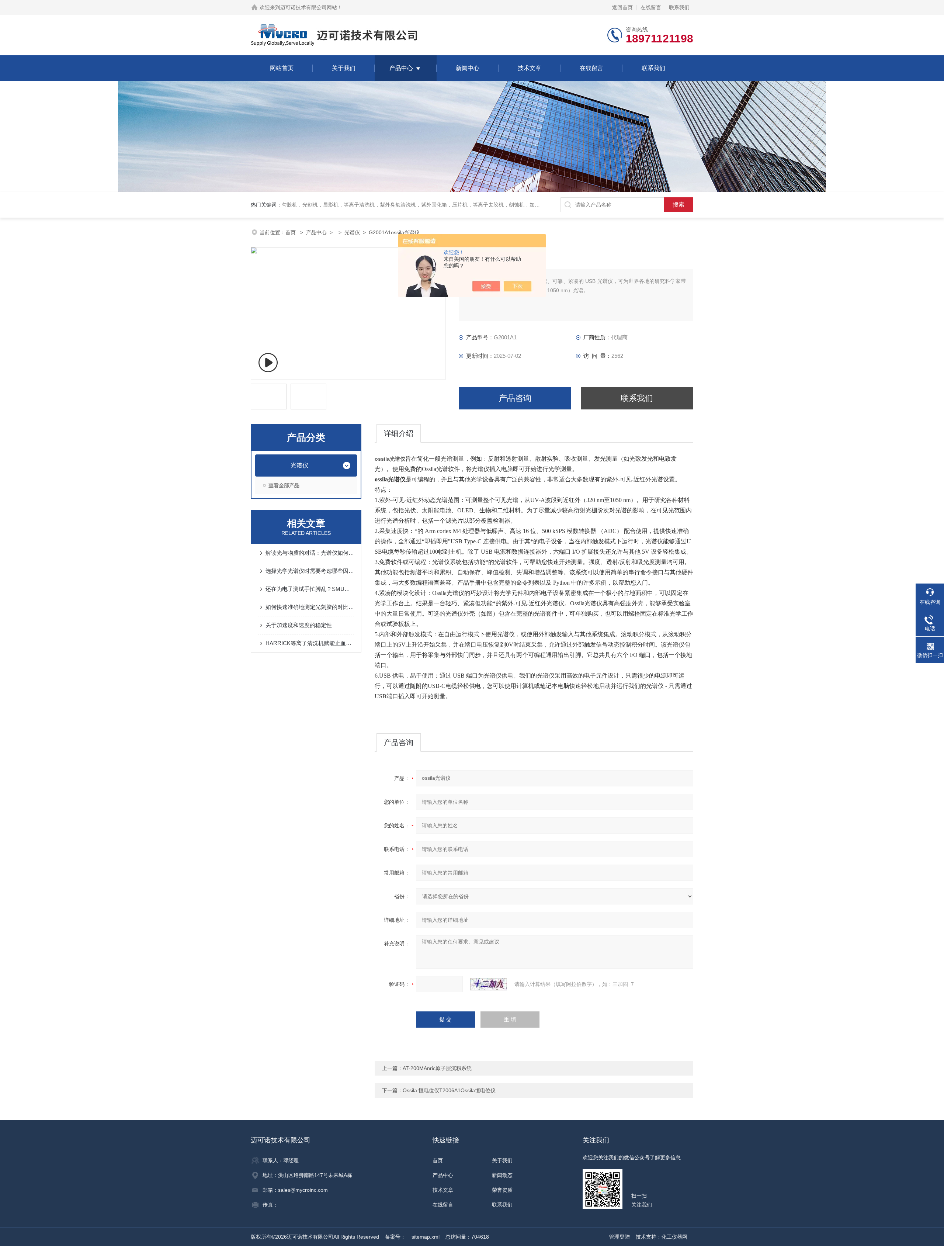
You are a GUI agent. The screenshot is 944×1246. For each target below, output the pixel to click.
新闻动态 (502, 1175)
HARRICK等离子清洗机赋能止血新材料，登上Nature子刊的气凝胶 (310, 643)
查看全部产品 (283, 485)
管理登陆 (619, 1237)
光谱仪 (352, 232)
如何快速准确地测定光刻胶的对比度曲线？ (310, 607)
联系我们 (679, 7)
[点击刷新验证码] (488, 984)
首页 (291, 232)
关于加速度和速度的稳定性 (299, 625)
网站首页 (282, 68)
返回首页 (622, 7)
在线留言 (651, 7)
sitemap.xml (426, 1237)
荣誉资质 (502, 1190)
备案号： (395, 1237)
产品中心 (401, 68)
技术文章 (529, 68)
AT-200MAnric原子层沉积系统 (437, 1068)
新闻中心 (467, 68)
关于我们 (343, 68)
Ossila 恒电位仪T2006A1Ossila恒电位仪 (449, 1090)
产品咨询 (515, 398)
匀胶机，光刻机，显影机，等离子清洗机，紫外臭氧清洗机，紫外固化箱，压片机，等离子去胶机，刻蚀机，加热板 (413, 205)
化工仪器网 (674, 1237)
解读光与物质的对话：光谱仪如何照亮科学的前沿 (310, 553)
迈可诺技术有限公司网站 (308, 7)
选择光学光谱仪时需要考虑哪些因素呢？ (310, 571)
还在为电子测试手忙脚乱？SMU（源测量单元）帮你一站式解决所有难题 (310, 589)
